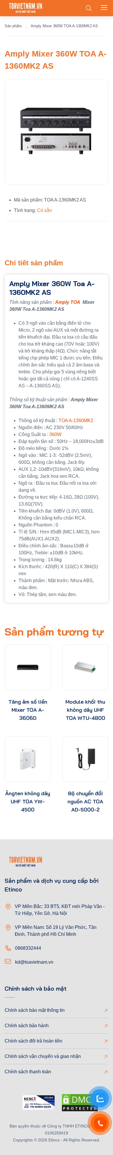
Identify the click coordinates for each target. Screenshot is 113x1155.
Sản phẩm (13, 26)
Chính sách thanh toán (28, 1071)
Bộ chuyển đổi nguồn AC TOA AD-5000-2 (85, 801)
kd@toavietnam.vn (34, 962)
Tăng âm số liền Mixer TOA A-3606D (27, 709)
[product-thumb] (28, 667)
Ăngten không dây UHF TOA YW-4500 (27, 801)
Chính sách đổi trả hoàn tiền (33, 1040)
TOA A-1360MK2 (76, 420)
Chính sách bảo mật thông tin (35, 1010)
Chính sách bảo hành (27, 1025)
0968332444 (28, 948)
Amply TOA (67, 302)
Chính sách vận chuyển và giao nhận (43, 1056)
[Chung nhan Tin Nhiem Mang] (38, 1103)
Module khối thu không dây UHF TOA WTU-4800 (85, 709)
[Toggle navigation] (102, 8)
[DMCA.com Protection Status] (80, 1103)
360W (55, 434)
